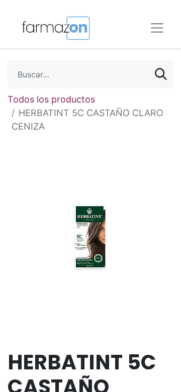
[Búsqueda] (160, 74)
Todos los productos (51, 99)
